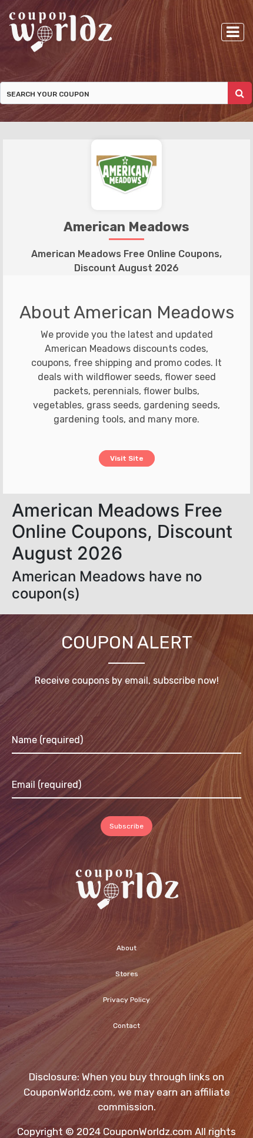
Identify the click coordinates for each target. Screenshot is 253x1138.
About (126, 948)
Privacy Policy (126, 1000)
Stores (126, 974)
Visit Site (126, 457)
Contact (126, 1026)
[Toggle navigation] (232, 32)
